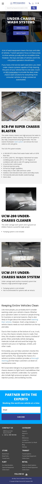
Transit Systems (26, 454)
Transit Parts (5, 458)
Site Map (14, 478)
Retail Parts (5, 456)
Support (24, 431)
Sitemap (24, 447)
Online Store (21, 28)
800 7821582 (30, 3)
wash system (18, 142)
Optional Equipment (8, 467)
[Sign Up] (33, 4)
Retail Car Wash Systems (29, 465)
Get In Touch (21, 33)
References (25, 438)
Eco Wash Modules (7, 465)
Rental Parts (5, 454)
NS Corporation (12, 72)
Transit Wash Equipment (29, 456)
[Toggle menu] (3, 3)
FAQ (23, 436)
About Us (25, 433)
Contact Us (25, 440)
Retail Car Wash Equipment (30, 467)
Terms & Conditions (20, 478)
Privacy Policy (28, 478)
